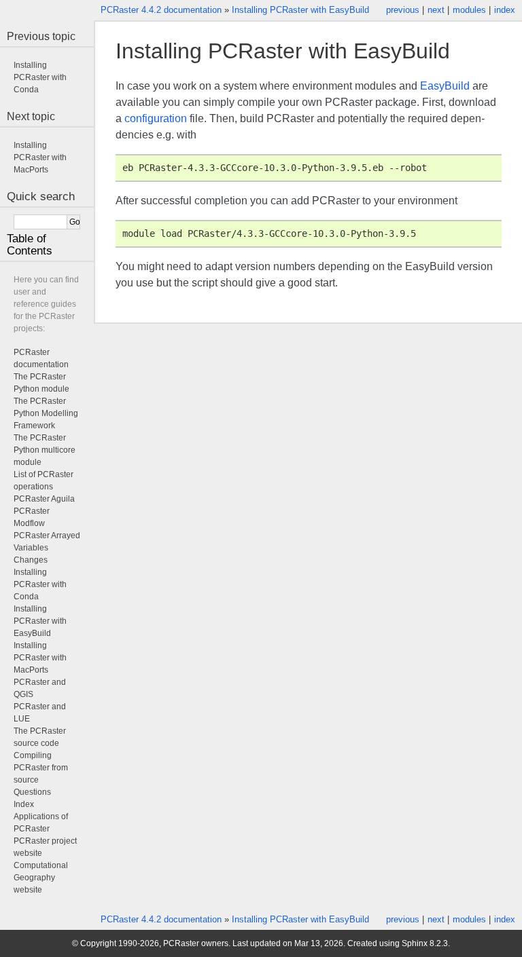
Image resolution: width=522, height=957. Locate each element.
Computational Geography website (41, 878)
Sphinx (415, 943)
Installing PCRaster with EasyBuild (300, 10)
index (504, 10)
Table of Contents (29, 244)
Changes (31, 560)
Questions (32, 792)
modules (469, 10)
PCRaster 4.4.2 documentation (161, 10)
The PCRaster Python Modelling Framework (46, 413)
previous (402, 10)
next (436, 10)
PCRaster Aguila (44, 499)
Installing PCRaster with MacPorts (40, 157)
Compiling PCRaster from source (41, 768)
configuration (155, 118)
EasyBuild (445, 86)
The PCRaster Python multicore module (44, 450)
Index (24, 804)
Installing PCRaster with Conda (40, 77)
